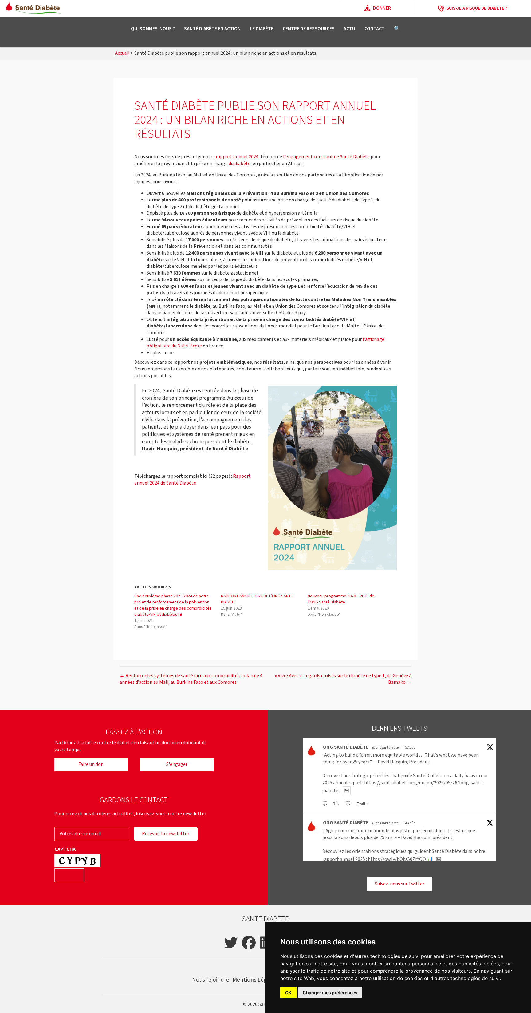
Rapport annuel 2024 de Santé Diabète (192, 479)
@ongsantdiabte (385, 747)
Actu (349, 29)
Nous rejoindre (210, 980)
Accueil (122, 53)
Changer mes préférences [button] (330, 992)
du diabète (239, 163)
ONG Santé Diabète (346, 747)
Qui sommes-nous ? (153, 29)
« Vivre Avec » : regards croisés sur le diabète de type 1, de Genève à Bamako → (343, 679)
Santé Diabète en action (212, 29)
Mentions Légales (255, 980)
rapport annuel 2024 (237, 157)
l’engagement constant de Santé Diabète (326, 157)
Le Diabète (261, 29)
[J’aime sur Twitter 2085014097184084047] (350, 804)
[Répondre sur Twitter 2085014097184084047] (326, 804)
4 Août (410, 823)
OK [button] (288, 992)
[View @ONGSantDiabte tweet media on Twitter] (347, 790)
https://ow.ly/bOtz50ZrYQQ (397, 859)
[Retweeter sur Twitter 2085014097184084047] (338, 804)
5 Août (410, 747)
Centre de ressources (309, 29)
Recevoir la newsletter (165, 834)
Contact (374, 29)
